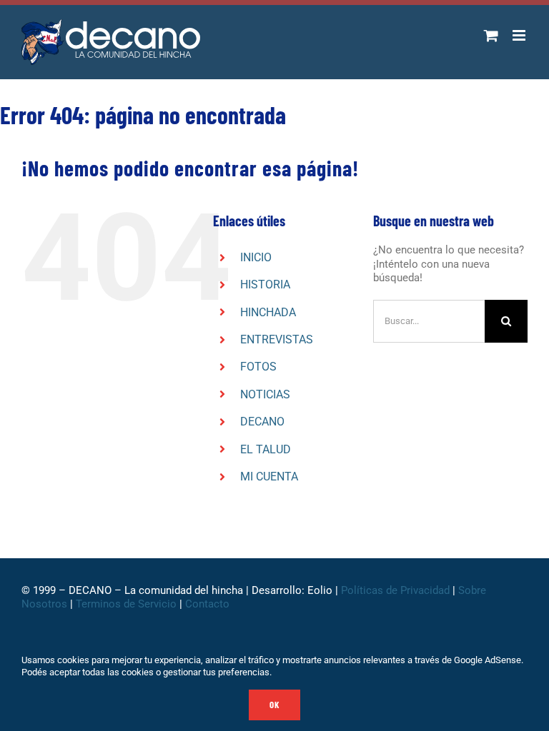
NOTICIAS (265, 394)
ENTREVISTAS (276, 339)
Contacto (208, 604)
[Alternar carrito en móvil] (491, 35)
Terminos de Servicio (126, 604)
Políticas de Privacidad (395, 590)
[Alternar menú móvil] (520, 35)
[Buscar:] (429, 320)
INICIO (256, 257)
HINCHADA (268, 312)
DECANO (262, 421)
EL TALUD (265, 449)
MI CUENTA (269, 476)
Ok (274, 704)
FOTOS (258, 366)
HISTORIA (265, 284)
